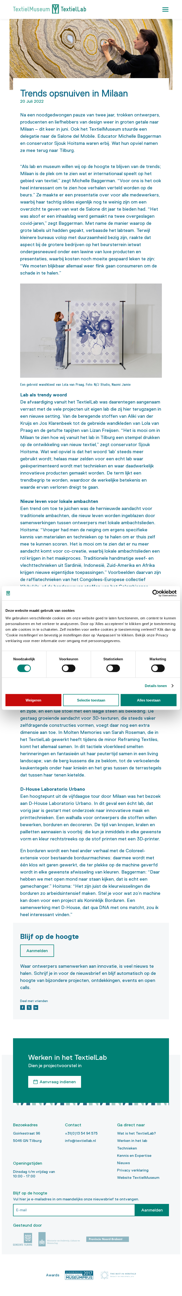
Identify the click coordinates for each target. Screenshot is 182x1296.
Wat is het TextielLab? (136, 1133)
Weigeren (33, 700)
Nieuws (123, 1163)
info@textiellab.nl (80, 1141)
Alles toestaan (148, 700)
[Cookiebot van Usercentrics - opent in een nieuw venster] (156, 593)
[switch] (68, 668)
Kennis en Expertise (134, 1156)
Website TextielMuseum (138, 1178)
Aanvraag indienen (58, 1081)
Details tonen (156, 686)
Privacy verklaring (133, 1170)
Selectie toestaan (91, 700)
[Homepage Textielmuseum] (49, 9)
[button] (165, 9)
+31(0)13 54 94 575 (81, 1133)
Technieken (127, 1148)
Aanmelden (152, 1210)
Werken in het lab (132, 1141)
